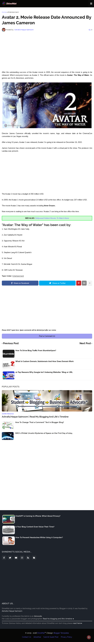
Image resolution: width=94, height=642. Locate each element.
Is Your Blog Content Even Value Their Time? (34, 527)
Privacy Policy (66, 637)
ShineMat (41, 633)
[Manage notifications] (89, 637)
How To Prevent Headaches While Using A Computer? (39, 537)
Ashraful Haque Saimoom (12, 611)
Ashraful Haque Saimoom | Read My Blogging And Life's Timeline (35, 416)
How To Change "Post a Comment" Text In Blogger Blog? (39, 422)
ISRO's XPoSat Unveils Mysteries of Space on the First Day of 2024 (43, 433)
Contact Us (26, 637)
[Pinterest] (78, 283)
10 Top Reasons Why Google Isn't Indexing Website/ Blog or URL (44, 372)
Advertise (37, 637)
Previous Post (11, 343)
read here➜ (77, 623)
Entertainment (13, 12)
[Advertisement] (47, 51)
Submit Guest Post (50, 637)
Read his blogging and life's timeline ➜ (58, 619)
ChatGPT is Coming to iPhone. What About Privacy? (37, 516)
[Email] (84, 283)
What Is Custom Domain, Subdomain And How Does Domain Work (44, 361)
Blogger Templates (61, 633)
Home (4, 12)
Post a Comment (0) (47, 336)
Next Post (85, 343)
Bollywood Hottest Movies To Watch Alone (52, 218)
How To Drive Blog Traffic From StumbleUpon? (35, 350)
